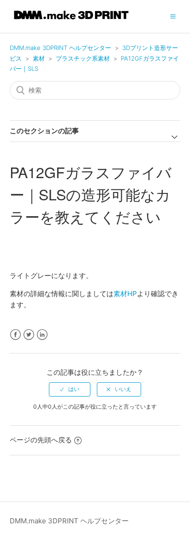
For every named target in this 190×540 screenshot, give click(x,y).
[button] (173, 16)
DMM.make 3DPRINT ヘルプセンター (60, 47)
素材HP (125, 293)
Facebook (15, 335)
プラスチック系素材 (83, 58)
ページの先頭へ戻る (41, 439)
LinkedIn (42, 335)
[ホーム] (71, 21)
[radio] (69, 389)
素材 (39, 58)
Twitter (29, 335)
